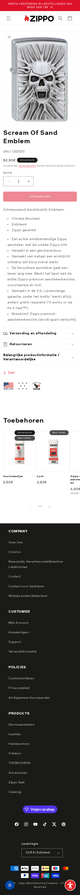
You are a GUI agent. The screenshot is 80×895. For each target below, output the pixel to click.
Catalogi (15, 792)
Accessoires (18, 772)
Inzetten (15, 734)
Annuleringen (19, 632)
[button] (8, 18)
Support (15, 642)
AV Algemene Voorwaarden (29, 697)
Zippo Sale (17, 782)
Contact (15, 576)
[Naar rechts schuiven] (49, 506)
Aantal (7, 173)
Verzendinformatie (22, 651)
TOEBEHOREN (20, 763)
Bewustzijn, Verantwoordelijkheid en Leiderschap (36, 564)
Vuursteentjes (13, 476)
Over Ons (16, 542)
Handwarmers (19, 743)
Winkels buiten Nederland (28, 596)
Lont (40, 476)
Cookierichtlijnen (21, 678)
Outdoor (15, 753)
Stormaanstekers (22, 724)
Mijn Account (18, 622)
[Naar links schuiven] (30, 506)
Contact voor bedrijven (26, 586)
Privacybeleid (19, 688)
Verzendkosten (27, 166)
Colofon (15, 552)
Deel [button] (11, 372)
